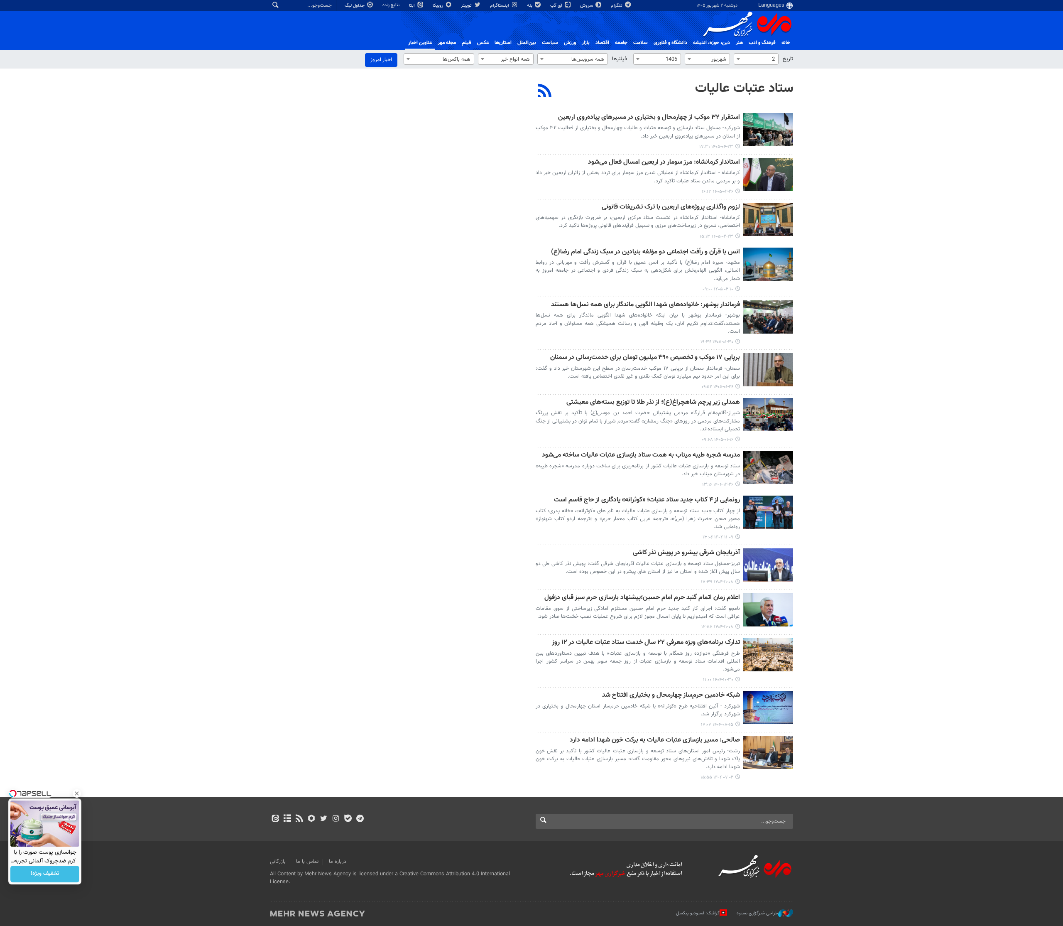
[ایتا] (275, 819)
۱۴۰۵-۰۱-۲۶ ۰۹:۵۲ (717, 387)
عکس (483, 43)
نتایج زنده (391, 5)
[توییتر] (323, 819)
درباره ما (337, 861)
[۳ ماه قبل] (768, 174)
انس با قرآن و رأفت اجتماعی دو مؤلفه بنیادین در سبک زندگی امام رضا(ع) (645, 252)
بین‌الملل (526, 43)
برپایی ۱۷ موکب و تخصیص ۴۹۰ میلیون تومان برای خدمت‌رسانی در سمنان (645, 358)
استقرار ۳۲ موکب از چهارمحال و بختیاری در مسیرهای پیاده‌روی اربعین (649, 118)
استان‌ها (503, 43)
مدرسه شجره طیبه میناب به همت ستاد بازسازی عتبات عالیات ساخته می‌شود (641, 455)
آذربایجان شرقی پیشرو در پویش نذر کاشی (686, 553)
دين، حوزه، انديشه (711, 43)
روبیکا (438, 5)
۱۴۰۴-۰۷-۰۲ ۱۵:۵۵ (717, 777)
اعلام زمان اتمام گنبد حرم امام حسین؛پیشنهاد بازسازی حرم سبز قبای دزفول (642, 598)
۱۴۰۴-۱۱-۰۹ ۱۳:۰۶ (718, 537)
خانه (785, 43)
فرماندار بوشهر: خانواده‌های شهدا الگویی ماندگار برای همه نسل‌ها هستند (645, 305)
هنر (739, 43)
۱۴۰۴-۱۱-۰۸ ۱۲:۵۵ (717, 627)
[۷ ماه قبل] (768, 654)
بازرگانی (278, 861)
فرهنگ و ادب (762, 43)
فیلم (466, 43)
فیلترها (619, 59)
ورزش (570, 43)
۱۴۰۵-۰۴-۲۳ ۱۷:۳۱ (716, 146)
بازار (586, 43)
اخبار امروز (381, 60)
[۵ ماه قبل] (768, 467)
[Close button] (77, 793)
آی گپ (556, 5)
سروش (587, 5)
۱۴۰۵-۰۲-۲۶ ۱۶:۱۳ (717, 191)
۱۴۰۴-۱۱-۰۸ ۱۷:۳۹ (717, 582)
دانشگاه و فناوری (670, 43)
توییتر (467, 5)
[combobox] (756, 59)
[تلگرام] (360, 819)
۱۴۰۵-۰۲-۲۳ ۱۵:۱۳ (716, 236)
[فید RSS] (299, 819)
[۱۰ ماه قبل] (768, 752)
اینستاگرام (500, 5)
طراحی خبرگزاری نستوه (757, 913)
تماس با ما (307, 861)
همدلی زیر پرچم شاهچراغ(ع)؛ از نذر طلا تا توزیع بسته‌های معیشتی (653, 403)
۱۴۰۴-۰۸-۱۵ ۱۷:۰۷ (717, 724)
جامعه (621, 43)
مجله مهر (447, 43)
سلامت (640, 43)
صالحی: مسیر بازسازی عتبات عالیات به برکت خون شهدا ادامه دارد (655, 740)
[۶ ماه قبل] (768, 512)
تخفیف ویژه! (45, 874)
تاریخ (788, 59)
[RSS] (545, 91)
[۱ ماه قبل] (768, 129)
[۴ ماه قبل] (768, 317)
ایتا (412, 5)
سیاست (550, 43)
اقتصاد (602, 43)
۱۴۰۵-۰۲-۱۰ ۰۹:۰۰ (718, 289)
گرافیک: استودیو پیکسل (698, 913)
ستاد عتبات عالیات (744, 88)
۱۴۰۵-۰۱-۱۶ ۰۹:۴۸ (717, 439)
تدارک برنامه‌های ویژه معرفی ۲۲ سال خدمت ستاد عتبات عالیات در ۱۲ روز (646, 643)
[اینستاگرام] (336, 819)
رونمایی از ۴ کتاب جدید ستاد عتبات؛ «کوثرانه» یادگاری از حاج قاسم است (647, 500)
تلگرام (617, 5)
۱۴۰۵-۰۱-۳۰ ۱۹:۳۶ (717, 342)
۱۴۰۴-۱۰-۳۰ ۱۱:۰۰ (718, 679)
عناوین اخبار (420, 43)
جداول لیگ (355, 5)
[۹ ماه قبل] (768, 707)
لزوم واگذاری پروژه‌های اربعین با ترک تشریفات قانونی (671, 207)
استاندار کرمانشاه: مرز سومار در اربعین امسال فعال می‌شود (664, 162)
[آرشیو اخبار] (287, 819)
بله (530, 5)
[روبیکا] (311, 819)
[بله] (348, 819)
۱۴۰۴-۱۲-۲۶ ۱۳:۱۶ (717, 484)
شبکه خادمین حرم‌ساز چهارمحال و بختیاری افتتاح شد (671, 695)
